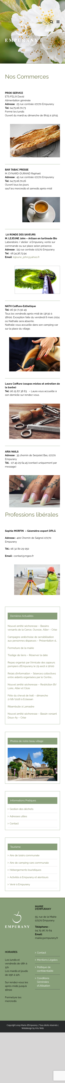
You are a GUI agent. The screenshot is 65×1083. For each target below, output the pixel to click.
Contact (14, 823)
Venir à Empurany (20, 884)
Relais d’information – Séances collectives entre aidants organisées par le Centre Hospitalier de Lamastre (32, 675)
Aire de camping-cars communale (29, 862)
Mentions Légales (47, 959)
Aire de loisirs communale (25, 855)
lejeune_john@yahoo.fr (26, 257)
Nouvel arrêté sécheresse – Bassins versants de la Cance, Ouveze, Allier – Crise (32, 628)
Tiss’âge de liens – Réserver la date (28, 655)
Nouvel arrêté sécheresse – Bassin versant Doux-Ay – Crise (32, 715)
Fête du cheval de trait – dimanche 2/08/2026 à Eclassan (28, 697)
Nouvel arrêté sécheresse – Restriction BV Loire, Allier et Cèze (32, 686)
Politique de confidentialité (45, 969)
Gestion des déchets (21, 809)
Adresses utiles (18, 816)
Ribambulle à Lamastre (21, 706)
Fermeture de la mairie (21, 648)
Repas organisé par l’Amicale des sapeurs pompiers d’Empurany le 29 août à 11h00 (31, 664)
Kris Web (39, 1028)
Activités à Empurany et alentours (29, 877)
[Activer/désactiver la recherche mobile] (51, 22)
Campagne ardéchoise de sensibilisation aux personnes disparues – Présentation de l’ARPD (32, 639)
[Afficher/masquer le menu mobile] (58, 22)
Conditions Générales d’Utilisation (43, 982)
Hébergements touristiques (25, 869)
